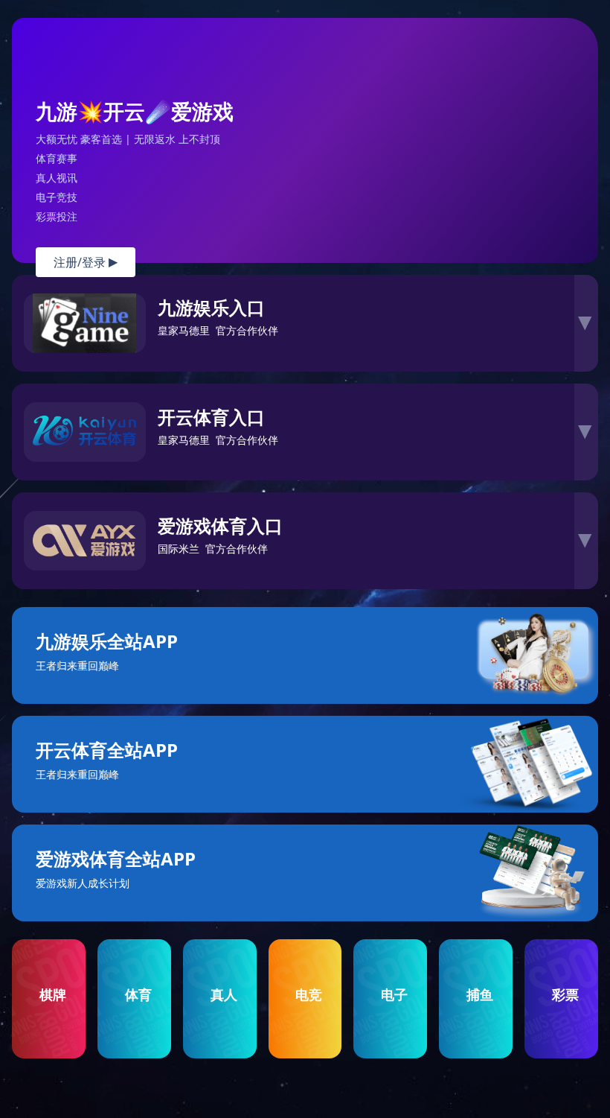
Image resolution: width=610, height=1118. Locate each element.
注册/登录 (86, 262)
